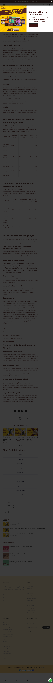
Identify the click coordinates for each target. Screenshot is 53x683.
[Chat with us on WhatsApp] (50, 680)
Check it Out (33, 25)
